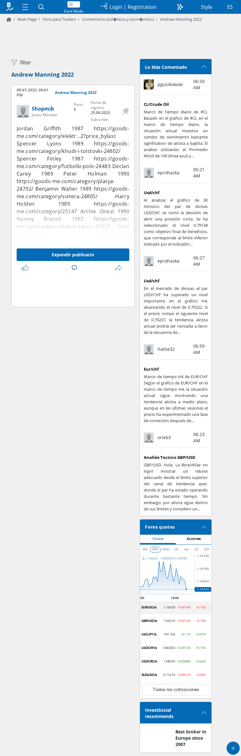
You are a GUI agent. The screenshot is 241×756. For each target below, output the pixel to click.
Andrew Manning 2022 (181, 19)
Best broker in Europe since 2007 (190, 738)
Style (206, 6)
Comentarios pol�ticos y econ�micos (118, 19)
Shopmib (43, 108)
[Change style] (180, 7)
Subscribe (99, 119)
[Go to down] (233, 748)
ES (230, 6)
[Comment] (75, 268)
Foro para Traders (59, 19)
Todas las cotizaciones (176, 690)
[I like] (26, 268)
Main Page (27, 19)
